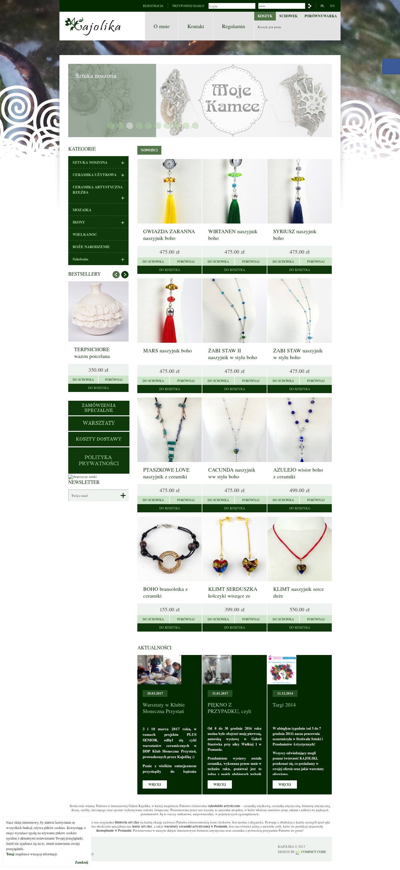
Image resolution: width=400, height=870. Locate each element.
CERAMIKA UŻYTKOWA (95, 174)
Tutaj (10, 854)
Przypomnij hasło (188, 6)
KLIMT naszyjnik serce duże (298, 592)
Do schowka (83, 379)
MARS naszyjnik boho (167, 350)
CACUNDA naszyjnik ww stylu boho (231, 473)
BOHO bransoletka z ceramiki (165, 592)
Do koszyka (98, 387)
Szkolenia (80, 259)
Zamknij (81, 862)
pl (322, 6)
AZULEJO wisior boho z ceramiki (298, 473)
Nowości (149, 150)
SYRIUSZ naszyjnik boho (295, 234)
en (332, 6)
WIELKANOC (85, 234)
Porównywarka (321, 15)
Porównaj (113, 379)
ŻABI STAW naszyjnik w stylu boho (298, 354)
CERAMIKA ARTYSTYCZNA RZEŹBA (98, 189)
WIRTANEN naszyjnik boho (232, 234)
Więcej (154, 784)
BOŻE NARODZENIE (91, 246)
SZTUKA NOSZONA (90, 162)
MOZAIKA (82, 209)
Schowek (288, 15)
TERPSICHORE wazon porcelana (92, 352)
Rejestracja (153, 6)
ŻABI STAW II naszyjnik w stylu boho (232, 354)
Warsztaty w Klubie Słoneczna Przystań (164, 707)
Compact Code (313, 851)
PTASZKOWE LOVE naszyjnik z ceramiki (166, 473)
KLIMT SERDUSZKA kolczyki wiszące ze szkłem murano (232, 595)
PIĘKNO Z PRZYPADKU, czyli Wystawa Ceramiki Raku (234, 711)
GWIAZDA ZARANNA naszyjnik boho (169, 234)
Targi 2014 (284, 704)
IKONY (79, 222)
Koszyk (265, 15)
